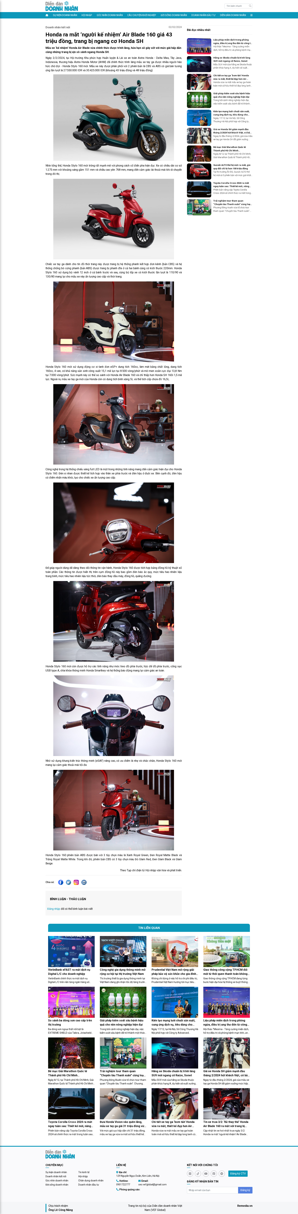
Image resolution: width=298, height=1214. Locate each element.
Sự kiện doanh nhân (65, 15)
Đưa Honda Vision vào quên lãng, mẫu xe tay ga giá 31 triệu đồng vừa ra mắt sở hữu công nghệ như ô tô (123, 1124)
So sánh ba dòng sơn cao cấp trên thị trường (70, 1022)
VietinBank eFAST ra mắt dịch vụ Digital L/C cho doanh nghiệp (69, 972)
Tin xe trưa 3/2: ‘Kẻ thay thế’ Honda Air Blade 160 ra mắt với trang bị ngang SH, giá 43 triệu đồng (225, 1124)
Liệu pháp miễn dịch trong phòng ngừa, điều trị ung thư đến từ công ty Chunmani (232, 41)
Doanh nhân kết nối (58, 27)
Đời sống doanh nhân (174, 15)
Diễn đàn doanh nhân (233, 15)
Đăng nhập (53, 908)
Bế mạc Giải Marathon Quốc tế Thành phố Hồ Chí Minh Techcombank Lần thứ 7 (229, 149)
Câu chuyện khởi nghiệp (141, 15)
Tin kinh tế (83, 1172)
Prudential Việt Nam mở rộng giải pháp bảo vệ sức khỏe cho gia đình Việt (174, 972)
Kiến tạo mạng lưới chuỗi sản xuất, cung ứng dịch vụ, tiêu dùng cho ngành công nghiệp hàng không (231, 113)
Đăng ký (245, 1190)
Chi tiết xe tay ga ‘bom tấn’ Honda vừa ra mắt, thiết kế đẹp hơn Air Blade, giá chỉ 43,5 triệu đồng (231, 77)
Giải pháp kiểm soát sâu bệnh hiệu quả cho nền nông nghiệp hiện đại (231, 95)
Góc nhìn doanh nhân (110, 15)
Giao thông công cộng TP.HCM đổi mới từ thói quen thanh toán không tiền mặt (225, 972)
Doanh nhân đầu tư (203, 15)
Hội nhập (87, 15)
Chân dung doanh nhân (90, 1180)
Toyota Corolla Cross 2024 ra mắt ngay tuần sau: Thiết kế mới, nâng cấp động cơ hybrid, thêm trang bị (231, 185)
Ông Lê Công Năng (60, 1210)
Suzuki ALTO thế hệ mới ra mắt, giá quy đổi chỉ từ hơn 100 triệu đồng (231, 167)
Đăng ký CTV (238, 1173)
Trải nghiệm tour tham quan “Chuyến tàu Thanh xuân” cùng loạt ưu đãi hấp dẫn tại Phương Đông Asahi (232, 202)
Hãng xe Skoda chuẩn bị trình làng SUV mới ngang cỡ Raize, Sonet (231, 59)
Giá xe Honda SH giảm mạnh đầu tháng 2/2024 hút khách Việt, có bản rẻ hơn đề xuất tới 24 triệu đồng (232, 131)
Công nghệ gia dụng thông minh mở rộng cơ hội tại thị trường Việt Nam (122, 972)
